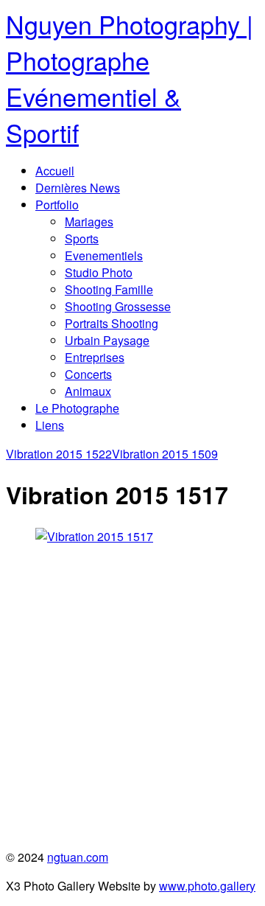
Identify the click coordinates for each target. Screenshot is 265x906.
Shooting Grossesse (118, 306)
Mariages (89, 221)
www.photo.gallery (207, 885)
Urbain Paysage (107, 340)
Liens (49, 425)
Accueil (54, 170)
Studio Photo (98, 272)
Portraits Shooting (111, 323)
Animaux (88, 391)
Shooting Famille (109, 289)
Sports (82, 238)
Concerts (88, 374)
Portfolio (57, 204)
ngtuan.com (77, 856)
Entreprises (94, 357)
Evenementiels (104, 255)
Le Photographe (77, 408)
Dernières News (77, 187)
